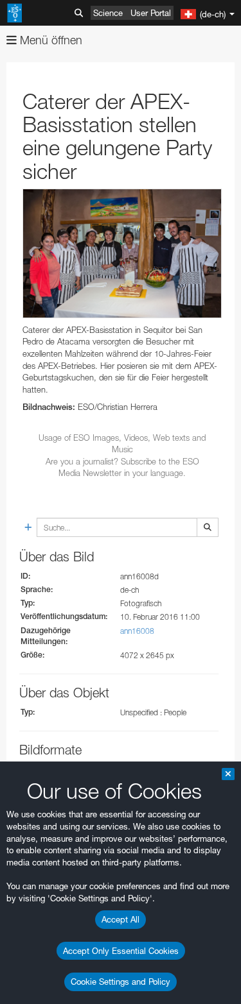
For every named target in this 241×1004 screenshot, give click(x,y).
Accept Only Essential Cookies (121, 951)
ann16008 (137, 631)
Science (108, 13)
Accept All (120, 919)
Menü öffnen (49, 40)
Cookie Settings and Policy (120, 981)
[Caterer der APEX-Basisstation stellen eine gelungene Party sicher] (122, 253)
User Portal (150, 13)
